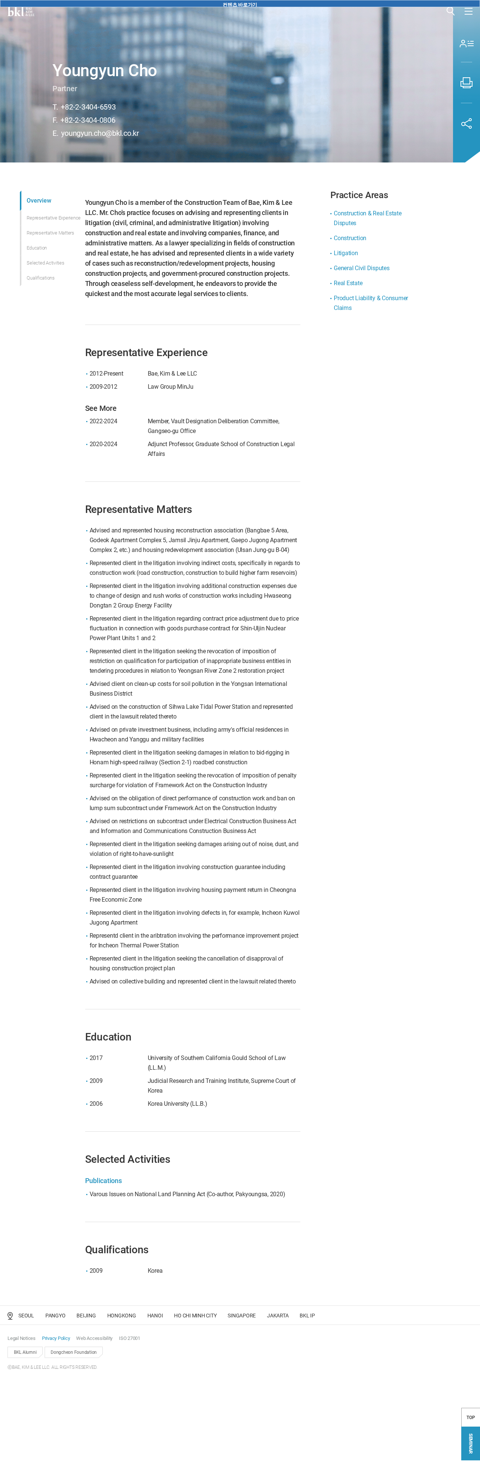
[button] (450, 11)
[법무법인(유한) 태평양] (21, 11)
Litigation (346, 253)
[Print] (466, 82)
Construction (350, 238)
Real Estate (348, 283)
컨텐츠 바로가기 (240, 4)
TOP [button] (470, 1417)
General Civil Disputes (362, 268)
